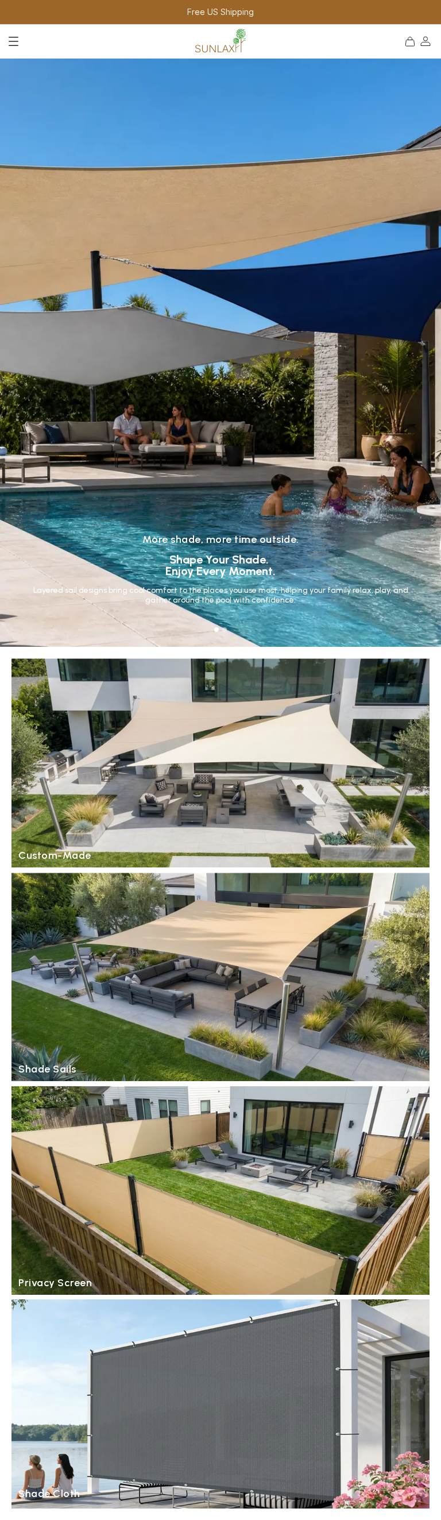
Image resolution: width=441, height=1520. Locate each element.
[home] (220, 41)
